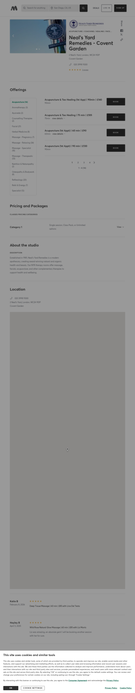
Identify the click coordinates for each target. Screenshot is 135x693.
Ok (10, 688)
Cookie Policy (126, 688)
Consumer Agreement (77, 681)
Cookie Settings (32, 688)
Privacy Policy (112, 681)
